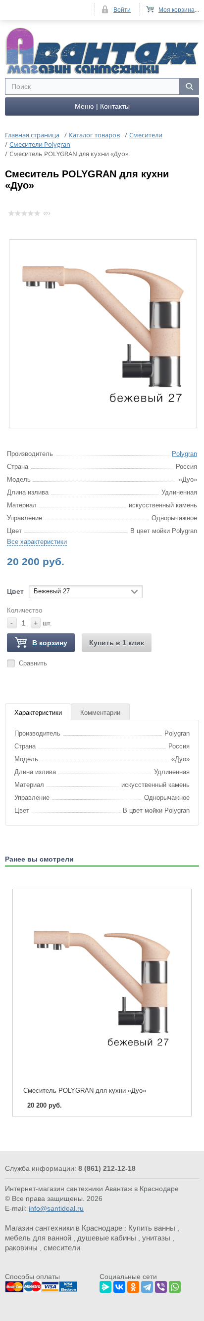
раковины (21, 1247)
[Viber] (161, 1285)
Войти (122, 9)
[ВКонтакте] (119, 1285)
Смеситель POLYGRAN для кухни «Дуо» (84, 1090)
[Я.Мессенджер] (105, 1285)
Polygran (184, 453)
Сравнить (33, 663)
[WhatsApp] (175, 1285)
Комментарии (100, 712)
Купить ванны (151, 1228)
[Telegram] (147, 1285)
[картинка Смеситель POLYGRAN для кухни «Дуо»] (102, 988)
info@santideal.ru (56, 1208)
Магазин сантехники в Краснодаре (63, 1228)
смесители (62, 1247)
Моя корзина (176, 9)
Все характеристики (37, 541)
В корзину (49, 643)
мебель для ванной (38, 1238)
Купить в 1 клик (116, 643)
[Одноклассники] (133, 1285)
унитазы (156, 1238)
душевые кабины (106, 1238)
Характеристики (38, 712)
